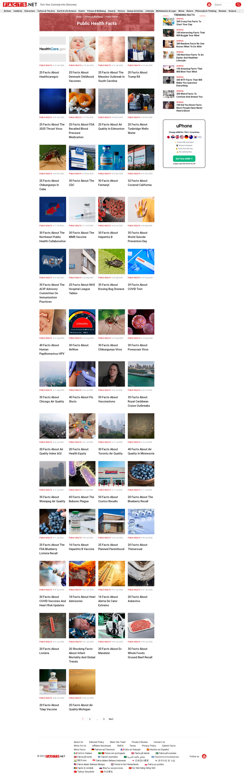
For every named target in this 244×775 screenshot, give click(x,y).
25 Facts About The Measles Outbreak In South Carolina (111, 77)
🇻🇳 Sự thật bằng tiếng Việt (142, 768)
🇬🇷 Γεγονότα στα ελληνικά (165, 757)
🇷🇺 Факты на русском (111, 768)
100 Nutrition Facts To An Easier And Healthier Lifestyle (190, 57)
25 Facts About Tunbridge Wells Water (138, 129)
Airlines (7, 11)
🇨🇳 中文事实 (106, 771)
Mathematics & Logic (166, 11)
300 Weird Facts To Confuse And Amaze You (189, 95)
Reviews (222, 11)
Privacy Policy (149, 745)
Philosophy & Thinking (205, 11)
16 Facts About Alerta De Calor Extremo (108, 601)
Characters (29, 11)
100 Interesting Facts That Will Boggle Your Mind (190, 34)
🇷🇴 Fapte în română (83, 768)
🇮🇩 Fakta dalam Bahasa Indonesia (109, 760)
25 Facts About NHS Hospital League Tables (82, 289)
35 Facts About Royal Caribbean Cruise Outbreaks (139, 401)
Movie (181, 11)
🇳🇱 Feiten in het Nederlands (125, 764)
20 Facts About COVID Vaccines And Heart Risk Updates (52, 601)
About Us (78, 742)
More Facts (79, 749)
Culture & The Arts (46, 11)
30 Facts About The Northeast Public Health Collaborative (52, 237)
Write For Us (80, 745)
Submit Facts (169, 745)
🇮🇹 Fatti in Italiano (83, 753)
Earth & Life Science (66, 11)
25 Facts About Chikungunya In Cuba (49, 185)
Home (78, 17)
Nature (190, 11)
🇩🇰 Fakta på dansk (140, 753)
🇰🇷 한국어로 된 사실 (165, 760)
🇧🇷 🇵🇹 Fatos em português (111, 753)
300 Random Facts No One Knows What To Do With (190, 45)
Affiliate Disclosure (101, 745)
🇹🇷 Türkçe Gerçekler (84, 771)
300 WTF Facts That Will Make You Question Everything (189, 83)
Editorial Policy (96, 742)
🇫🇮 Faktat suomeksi (108, 757)
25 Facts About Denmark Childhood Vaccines (81, 77)
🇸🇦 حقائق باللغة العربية (134, 757)
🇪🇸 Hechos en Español (158, 749)
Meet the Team (118, 742)
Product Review (140, 742)
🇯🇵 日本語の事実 (140, 760)
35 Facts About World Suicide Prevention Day (137, 237)
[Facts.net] (20, 4)
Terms (132, 745)
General (111, 11)
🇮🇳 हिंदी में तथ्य (80, 760)
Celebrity (17, 11)
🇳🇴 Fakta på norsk (83, 757)
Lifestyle (149, 11)
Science (232, 11)
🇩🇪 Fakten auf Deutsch (103, 749)
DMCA (120, 745)
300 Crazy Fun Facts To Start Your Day (188, 23)
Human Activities (135, 11)
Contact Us (159, 742)
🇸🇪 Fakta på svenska (166, 753)
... (239, 11)
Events (82, 11)
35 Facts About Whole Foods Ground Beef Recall (140, 653)
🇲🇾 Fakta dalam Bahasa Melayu (89, 764)
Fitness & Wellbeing (96, 11)
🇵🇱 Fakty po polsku (154, 764)
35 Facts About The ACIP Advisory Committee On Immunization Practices (52, 293)
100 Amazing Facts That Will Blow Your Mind (189, 70)
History (121, 11)
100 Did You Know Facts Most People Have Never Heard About (189, 108)
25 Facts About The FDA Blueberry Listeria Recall (52, 549)
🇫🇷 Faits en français (130, 749)
